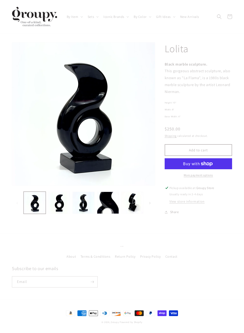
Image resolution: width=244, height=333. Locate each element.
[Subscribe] (92, 281)
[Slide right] (150, 202)
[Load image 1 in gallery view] (35, 203)
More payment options (198, 175)
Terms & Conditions (96, 256)
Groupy (115, 322)
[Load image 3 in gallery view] (83, 203)
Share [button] (174, 212)
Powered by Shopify (131, 322)
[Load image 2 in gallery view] (59, 203)
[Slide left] (17, 202)
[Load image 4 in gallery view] (108, 203)
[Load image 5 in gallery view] (132, 203)
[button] (74, 17)
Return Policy (125, 256)
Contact (171, 256)
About (71, 256)
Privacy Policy (150, 256)
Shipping (171, 136)
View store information (187, 201)
